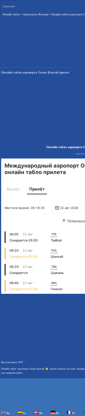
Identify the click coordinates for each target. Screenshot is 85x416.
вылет (80, 153)
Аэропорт (8, 6)
